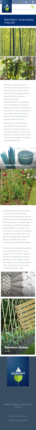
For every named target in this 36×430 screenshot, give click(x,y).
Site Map (18, 407)
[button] (20, 2)
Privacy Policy (26, 404)
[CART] (32, 2)
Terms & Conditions (11, 404)
